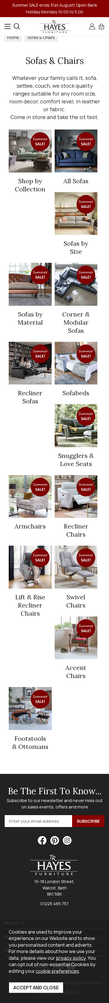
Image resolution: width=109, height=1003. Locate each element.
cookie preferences (57, 971)
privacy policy (71, 958)
